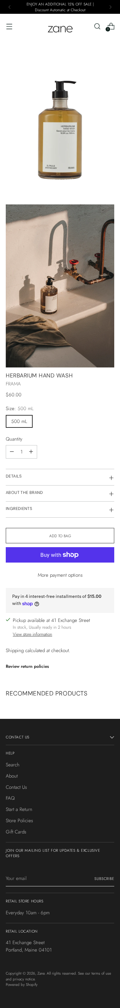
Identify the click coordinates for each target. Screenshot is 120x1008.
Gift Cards (16, 831)
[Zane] (60, 26)
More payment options (60, 575)
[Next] (110, 7)
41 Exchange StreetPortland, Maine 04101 (29, 946)
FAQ (10, 798)
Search (13, 764)
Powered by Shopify (21, 984)
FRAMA (13, 383)
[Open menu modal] (9, 26)
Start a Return (19, 809)
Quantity (14, 439)
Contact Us (16, 787)
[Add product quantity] (31, 451)
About (12, 776)
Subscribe (104, 878)
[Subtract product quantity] (12, 451)
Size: (20, 408)
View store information (32, 634)
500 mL (19, 421)
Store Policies (19, 820)
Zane (40, 973)
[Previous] (10, 7)
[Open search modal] (97, 26)
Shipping (15, 650)
